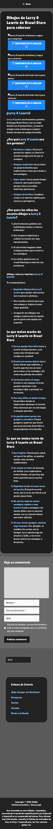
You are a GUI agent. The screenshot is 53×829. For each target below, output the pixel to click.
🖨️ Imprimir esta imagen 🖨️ (26, 45)
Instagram (16, 697)
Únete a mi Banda (20, 713)
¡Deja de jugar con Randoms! (25, 692)
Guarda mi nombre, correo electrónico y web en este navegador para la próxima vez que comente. (27, 627)
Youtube (15, 708)
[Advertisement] (26, 763)
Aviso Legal (36, 805)
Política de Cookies (20, 805)
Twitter (15, 702)
